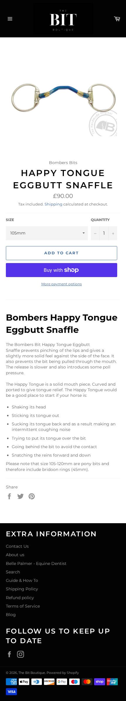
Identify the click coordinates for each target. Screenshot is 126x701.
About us (15, 554)
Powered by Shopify (63, 673)
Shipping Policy (22, 589)
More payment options (61, 284)
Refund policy (20, 597)
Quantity (100, 220)
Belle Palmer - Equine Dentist (36, 563)
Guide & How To (22, 580)
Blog (11, 614)
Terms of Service (23, 606)
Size (10, 220)
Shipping (53, 204)
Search (13, 572)
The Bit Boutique (31, 673)
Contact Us (17, 546)
